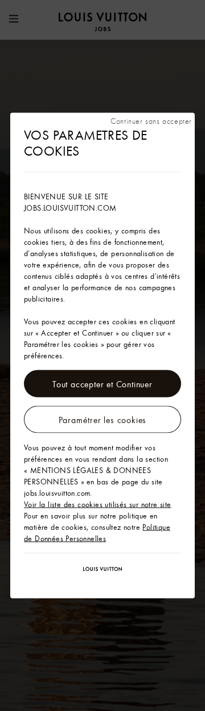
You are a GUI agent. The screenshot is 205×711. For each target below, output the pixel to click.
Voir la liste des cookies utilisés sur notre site (97, 504)
